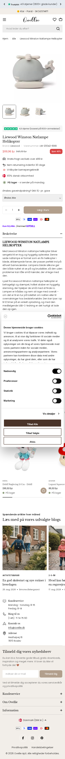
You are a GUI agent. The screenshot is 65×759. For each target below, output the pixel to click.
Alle (14, 38)
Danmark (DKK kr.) (33, 720)
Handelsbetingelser (42, 747)
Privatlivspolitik (20, 747)
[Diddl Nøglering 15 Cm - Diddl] (25, 455)
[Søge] (58, 29)
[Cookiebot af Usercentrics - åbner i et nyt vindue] (47, 316)
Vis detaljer (49, 413)
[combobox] (32, 28)
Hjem (5, 38)
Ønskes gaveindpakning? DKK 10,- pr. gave (26, 190)
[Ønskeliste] (54, 19)
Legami (52, 480)
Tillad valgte (32, 433)
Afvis (32, 442)
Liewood (15, 145)
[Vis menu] (4, 19)
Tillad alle (32, 424)
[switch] (56, 381)
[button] (4, 4)
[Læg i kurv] (43, 490)
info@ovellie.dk (16, 627)
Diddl (5, 480)
